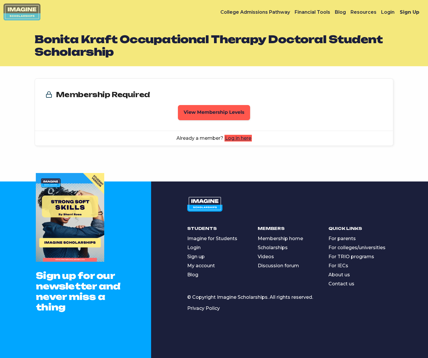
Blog (340, 12)
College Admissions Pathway (255, 12)
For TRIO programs (351, 256)
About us (339, 274)
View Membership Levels (214, 112)
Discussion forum (278, 265)
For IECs (338, 265)
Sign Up (409, 12)
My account (201, 265)
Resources (363, 12)
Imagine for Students (212, 238)
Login (388, 12)
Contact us (341, 284)
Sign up (196, 256)
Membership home (280, 238)
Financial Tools (312, 12)
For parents (342, 238)
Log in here (238, 138)
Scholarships (273, 247)
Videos (266, 256)
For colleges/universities (356, 247)
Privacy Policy (203, 308)
